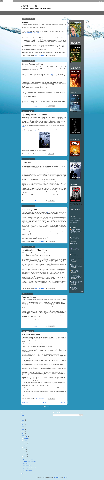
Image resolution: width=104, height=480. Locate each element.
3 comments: (41, 326)
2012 (23, 433)
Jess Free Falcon (75, 270)
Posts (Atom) (47, 406)
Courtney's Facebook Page (75, 218)
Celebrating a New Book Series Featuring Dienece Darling (76, 232)
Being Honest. (74, 244)
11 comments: (42, 106)
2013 (23, 431)
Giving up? (26, 162)
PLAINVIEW (56, 477)
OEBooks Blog (74, 243)
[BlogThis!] (50, 55)
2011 (23, 435)
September (25, 442)
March (24, 452)
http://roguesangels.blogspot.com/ (32, 32)
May (24, 449)
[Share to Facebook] (52, 55)
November (25, 438)
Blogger (65, 477)
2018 (23, 422)
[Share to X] (51, 55)
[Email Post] (46, 55)
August (25, 443)
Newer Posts (25, 402)
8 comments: (41, 398)
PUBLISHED (30, 14)
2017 (23, 424)
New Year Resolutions (31, 335)
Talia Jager (73, 287)
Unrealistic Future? (75, 288)
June (24, 447)
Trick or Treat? (74, 283)
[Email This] (48, 55)
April (24, 451)
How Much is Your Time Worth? (35, 250)
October (25, 440)
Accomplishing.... (29, 297)
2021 (23, 420)
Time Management (29, 209)
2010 (23, 473)
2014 (23, 429)
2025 (23, 415)
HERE (23, 126)
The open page (74, 237)
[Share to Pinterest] (54, 55)
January (25, 456)
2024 (23, 417)
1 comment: (41, 153)
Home (44, 402)
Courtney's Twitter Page (75, 220)
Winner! (25, 22)
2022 (23, 419)
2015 (23, 427)
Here (52, 74)
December (25, 436)
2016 (23, 426)
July (24, 445)
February (25, 454)
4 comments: (41, 55)
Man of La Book (74, 248)
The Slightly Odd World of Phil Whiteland (76, 282)
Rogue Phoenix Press (74, 222)
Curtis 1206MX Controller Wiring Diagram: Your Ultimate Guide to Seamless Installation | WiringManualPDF (76, 258)
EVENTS (37, 14)
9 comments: (41, 200)
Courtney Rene (29, 5)
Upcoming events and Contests (34, 115)
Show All (81, 291)
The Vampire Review (75, 275)
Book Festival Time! (75, 271)
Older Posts (63, 402)
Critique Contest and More (32, 64)
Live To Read (74, 264)
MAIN (23, 14)
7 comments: (41, 288)
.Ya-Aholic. (73, 254)
